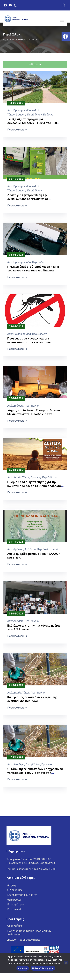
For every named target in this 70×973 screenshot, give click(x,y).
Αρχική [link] (6, 39)
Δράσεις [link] (21, 114)
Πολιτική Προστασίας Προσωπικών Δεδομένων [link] (29, 932)
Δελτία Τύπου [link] (21, 477)
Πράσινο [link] (48, 114)
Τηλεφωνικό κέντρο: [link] (29, 859)
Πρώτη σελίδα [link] (22, 110)
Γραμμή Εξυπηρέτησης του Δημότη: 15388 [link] (31, 869)
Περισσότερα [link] (15, 129)
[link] (66, 36)
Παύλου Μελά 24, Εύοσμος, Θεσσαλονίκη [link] (31, 862)
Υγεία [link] (56, 549)
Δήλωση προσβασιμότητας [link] (23, 939)
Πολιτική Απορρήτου (43, 968)
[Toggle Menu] (62, 20)
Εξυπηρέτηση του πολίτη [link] (22, 894)
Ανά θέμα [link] (21, 39)
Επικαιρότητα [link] (15, 904)
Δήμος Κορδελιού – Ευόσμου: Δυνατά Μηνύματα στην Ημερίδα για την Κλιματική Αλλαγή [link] (33, 414)
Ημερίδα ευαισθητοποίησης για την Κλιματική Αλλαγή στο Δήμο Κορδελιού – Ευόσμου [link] (35, 485)
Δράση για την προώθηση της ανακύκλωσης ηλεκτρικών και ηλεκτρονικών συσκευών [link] (28, 199)
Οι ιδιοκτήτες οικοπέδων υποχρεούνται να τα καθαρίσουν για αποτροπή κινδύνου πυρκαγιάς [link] (35, 772)
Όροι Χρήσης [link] (15, 925)
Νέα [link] (13, 39)
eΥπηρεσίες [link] (14, 899)
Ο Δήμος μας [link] (15, 890)
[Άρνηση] (66, 962)
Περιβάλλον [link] (34, 114)
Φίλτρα (33, 64)
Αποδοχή (22, 968)
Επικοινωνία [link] (14, 909)
